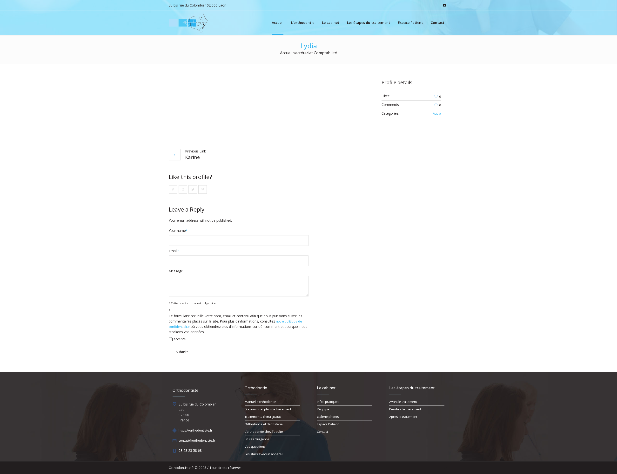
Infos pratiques (328, 401)
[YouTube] (444, 5)
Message (176, 271)
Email (174, 250)
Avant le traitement (403, 401)
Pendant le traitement (405, 409)
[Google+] (183, 189)
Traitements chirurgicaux (263, 416)
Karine (192, 157)
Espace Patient (328, 424)
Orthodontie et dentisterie (264, 424)
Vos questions (255, 446)
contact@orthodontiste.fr (197, 440)
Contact (322, 431)
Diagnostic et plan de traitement (268, 409)
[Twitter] (192, 189)
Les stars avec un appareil (264, 454)
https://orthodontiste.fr (195, 430)
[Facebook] (173, 189)
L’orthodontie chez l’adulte (264, 431)
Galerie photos (328, 416)
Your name (178, 230)
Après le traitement (403, 416)
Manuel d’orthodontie (260, 401)
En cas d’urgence (257, 439)
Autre (437, 113)
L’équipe (323, 409)
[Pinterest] (202, 189)
